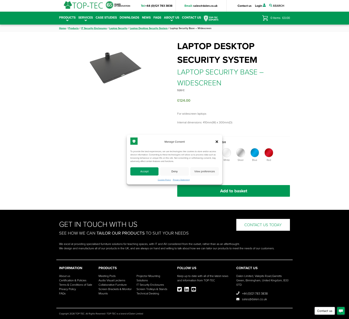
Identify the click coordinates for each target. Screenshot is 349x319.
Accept (144, 171)
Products (73, 28)
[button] (217, 142)
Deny (174, 171)
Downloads (129, 17)
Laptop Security (118, 28)
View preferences (204, 171)
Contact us (245, 6)
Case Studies (106, 17)
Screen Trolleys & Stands (152, 289)
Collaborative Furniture (113, 285)
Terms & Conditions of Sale (75, 285)
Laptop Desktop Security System (149, 28)
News (146, 17)
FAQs (157, 17)
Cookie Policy (164, 179)
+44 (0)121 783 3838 (157, 6)
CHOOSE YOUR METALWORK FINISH (201, 142)
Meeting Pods (107, 276)
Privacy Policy (67, 289)
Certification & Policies (72, 280)
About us (171, 17)
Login (259, 6)
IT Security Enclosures (94, 28)
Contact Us (191, 17)
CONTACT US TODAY (263, 225)
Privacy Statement (181, 179)
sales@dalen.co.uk (201, 6)
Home (62, 28)
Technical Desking (148, 293)
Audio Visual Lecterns (112, 280)
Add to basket (233, 191)
